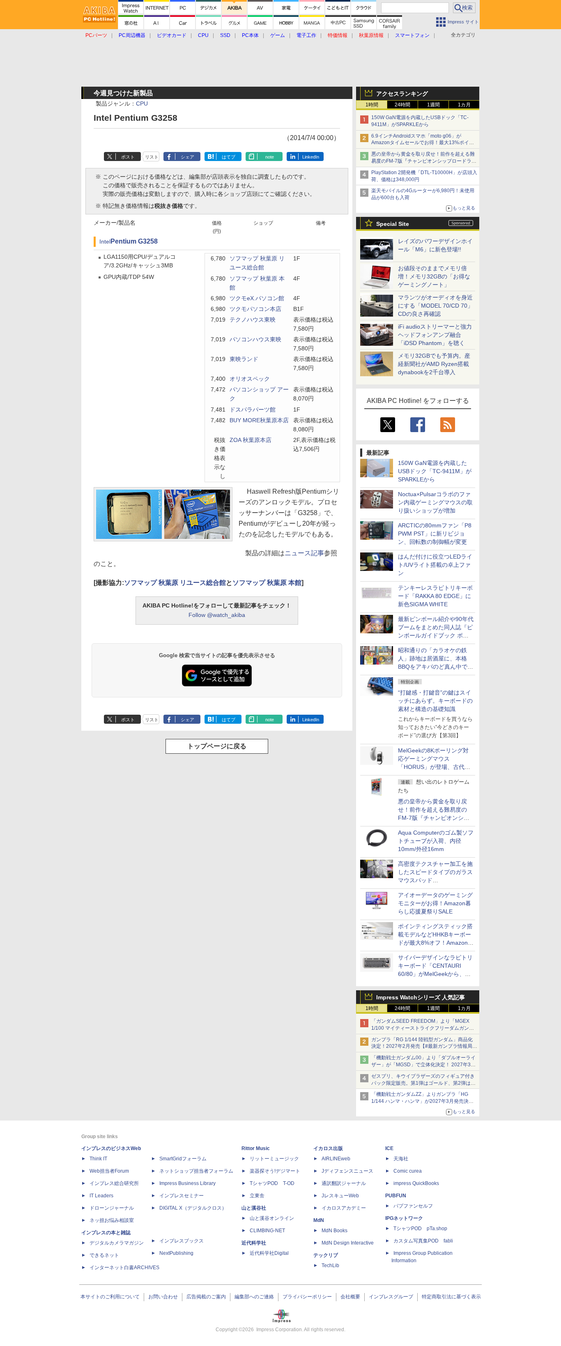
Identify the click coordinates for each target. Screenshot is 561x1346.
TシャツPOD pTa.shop (420, 1228)
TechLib (330, 1265)
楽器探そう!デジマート (275, 1171)
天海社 (400, 1159)
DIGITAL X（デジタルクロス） (193, 1208)
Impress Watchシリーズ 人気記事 (420, 997)
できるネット (104, 1255)
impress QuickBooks (416, 1183)
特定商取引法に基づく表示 (451, 1297)
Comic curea (407, 1171)
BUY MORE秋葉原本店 (259, 420)
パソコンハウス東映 (255, 339)
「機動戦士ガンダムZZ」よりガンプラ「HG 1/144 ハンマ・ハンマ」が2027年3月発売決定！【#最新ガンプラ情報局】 (420, 1101)
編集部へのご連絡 (254, 1297)
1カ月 (464, 105)
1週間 (433, 105)
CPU (142, 103)
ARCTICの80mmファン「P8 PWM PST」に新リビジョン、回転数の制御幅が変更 (434, 533)
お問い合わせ (163, 1297)
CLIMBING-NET (267, 1230)
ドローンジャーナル (112, 1208)
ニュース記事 (304, 553)
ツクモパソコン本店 (255, 309)
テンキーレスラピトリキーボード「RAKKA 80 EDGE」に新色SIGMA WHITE (435, 595)
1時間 (372, 105)
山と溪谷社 (253, 1208)
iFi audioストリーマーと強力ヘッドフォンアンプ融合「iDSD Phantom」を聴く (435, 334)
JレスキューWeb (340, 1196)
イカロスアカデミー (344, 1208)
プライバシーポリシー (307, 1297)
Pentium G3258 (134, 241)
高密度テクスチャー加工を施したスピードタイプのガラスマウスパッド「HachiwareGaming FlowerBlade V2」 (435, 880)
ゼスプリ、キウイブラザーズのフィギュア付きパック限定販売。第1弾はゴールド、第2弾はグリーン (423, 1083)
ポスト (128, 156)
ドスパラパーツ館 (253, 410)
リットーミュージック (274, 1159)
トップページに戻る (216, 746)
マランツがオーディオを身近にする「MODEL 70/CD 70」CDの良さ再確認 (435, 305)
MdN (318, 1220)
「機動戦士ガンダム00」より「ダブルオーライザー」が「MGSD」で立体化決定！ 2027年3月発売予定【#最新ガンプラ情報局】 (423, 1064)
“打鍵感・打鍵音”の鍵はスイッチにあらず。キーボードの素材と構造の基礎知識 (435, 700)
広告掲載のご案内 (206, 1297)
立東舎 (257, 1196)
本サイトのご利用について (110, 1297)
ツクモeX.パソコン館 (257, 298)
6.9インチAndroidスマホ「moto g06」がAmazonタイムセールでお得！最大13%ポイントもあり (422, 143)
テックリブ (325, 1255)
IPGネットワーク (404, 1218)
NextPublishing (176, 1253)
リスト (152, 156)
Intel (104, 242)
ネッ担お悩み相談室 (112, 1220)
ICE (389, 1148)
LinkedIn (310, 156)
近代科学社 (253, 1243)
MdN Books (334, 1230)
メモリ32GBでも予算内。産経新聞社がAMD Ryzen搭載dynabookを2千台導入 (434, 363)
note (269, 156)
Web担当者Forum (109, 1171)
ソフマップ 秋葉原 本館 (266, 582)
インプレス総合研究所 (114, 1183)
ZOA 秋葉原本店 (250, 440)
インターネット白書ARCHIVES (124, 1267)
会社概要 (350, 1297)
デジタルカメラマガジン (117, 1243)
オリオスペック (250, 379)
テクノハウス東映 (253, 320)
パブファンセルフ (413, 1206)
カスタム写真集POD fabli (423, 1241)
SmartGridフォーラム (183, 1159)
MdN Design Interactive (348, 1243)
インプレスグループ (391, 1297)
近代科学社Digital (269, 1253)
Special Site (392, 224)
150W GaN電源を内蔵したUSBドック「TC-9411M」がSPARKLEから (434, 471)
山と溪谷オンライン (272, 1218)
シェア (187, 156)
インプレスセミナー (181, 1196)
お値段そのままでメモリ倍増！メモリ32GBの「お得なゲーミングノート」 (434, 276)
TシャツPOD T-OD (272, 1183)
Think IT (98, 1159)
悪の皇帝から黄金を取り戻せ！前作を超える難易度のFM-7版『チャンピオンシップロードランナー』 (423, 161)
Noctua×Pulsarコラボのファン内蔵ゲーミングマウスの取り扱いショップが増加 (435, 502)
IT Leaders (101, 1196)
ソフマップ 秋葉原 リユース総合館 (175, 582)
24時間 (402, 105)
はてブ (228, 156)
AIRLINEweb (336, 1159)
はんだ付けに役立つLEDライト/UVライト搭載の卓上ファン (435, 564)
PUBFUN (395, 1196)
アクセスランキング (402, 93)
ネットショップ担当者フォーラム (196, 1171)
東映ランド (244, 359)
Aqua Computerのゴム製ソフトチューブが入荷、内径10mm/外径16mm (436, 840)
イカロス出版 (328, 1148)
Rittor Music (255, 1148)
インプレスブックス (181, 1241)
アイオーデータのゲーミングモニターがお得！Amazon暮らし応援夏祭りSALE (435, 903)
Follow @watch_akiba (217, 615)
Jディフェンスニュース (347, 1171)
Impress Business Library (187, 1183)
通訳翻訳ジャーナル (344, 1183)
